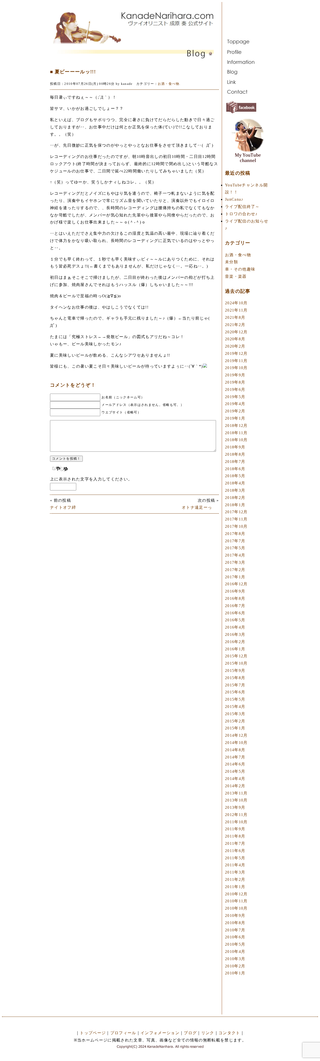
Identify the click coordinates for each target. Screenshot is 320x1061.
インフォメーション (160, 1033)
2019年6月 (235, 389)
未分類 (231, 262)
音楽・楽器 (236, 276)
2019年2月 (235, 411)
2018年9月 (235, 447)
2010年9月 (235, 915)
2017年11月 (236, 519)
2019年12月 (236, 353)
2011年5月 (235, 858)
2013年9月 (235, 807)
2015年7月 (235, 685)
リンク (207, 1033)
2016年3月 (235, 634)
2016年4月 (235, 627)
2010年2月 (235, 966)
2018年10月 (236, 440)
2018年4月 (235, 483)
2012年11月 (236, 815)
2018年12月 (236, 425)
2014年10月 (236, 742)
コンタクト (229, 1033)
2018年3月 (235, 490)
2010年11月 (236, 901)
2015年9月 (235, 670)
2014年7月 (235, 757)
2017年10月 (236, 526)
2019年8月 (235, 382)
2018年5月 (235, 476)
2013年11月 (236, 793)
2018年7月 (235, 461)
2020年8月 (235, 339)
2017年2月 (235, 570)
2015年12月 (236, 656)
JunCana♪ (234, 199)
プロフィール (123, 1033)
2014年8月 (235, 750)
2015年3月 (235, 714)
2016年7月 (235, 606)
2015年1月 (235, 728)
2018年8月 (235, 454)
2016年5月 (235, 620)
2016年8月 (235, 598)
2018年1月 (235, 505)
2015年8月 (235, 678)
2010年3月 (235, 959)
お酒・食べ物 (168, 84)
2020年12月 (236, 332)
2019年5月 (235, 397)
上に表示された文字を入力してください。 (91, 479)
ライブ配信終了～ (242, 206)
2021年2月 (235, 325)
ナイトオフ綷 (63, 507)
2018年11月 (236, 433)
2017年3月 (235, 562)
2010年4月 (235, 951)
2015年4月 (235, 706)
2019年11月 (236, 361)
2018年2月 (235, 497)
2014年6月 (235, 764)
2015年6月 (235, 692)
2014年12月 (236, 735)
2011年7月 (235, 843)
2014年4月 (235, 778)
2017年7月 (235, 541)
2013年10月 (236, 800)
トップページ (93, 1033)
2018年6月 (235, 469)
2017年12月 (236, 512)
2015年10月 (236, 663)
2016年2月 (235, 642)
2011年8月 (235, 836)
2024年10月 (236, 303)
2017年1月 (235, 577)
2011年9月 (235, 829)
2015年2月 (235, 721)
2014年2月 (235, 786)
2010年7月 (235, 930)
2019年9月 (235, 375)
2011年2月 (235, 879)
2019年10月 (236, 368)
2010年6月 (235, 937)
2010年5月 (235, 944)
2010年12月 (236, 894)
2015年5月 (235, 699)
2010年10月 (236, 908)
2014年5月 (235, 771)
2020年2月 (235, 346)
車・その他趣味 (240, 269)
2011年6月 (235, 851)
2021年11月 (236, 310)
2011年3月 (235, 872)
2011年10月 (236, 822)
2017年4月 (235, 555)
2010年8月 (235, 923)
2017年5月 (235, 548)
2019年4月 (235, 404)
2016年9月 (235, 591)
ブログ (190, 1033)
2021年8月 (235, 317)
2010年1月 (235, 973)
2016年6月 (235, 613)
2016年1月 (235, 649)
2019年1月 (235, 418)
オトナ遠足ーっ (200, 507)
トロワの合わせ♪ (241, 214)
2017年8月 (235, 534)
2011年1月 (235, 887)
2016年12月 (236, 584)
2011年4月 (235, 865)
